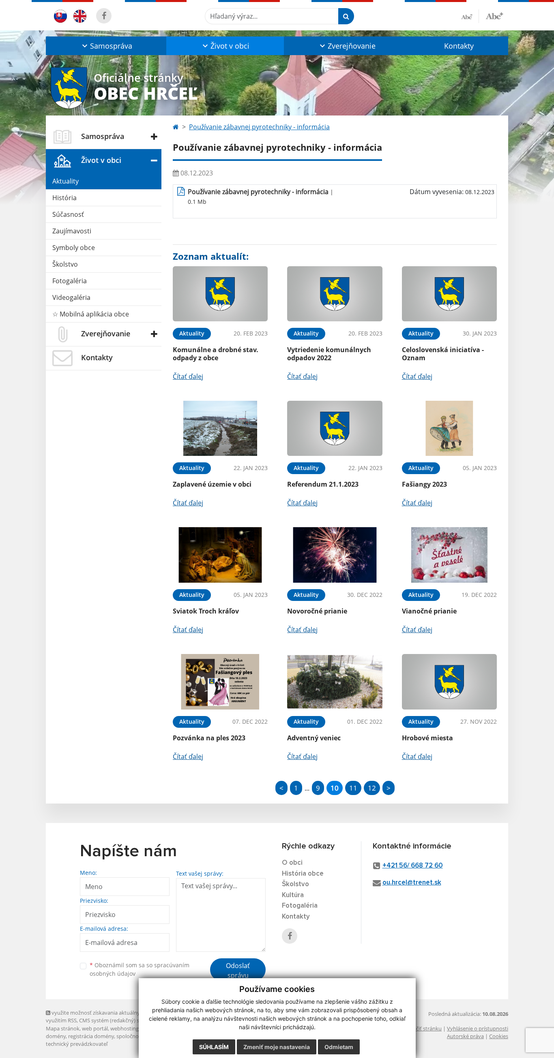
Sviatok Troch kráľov (206, 611)
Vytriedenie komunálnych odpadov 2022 (329, 353)
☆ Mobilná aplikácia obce (90, 314)
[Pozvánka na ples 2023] (220, 682)
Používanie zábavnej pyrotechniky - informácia (259, 126)
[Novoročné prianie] (334, 555)
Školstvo (65, 264)
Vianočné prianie (429, 611)
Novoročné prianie (317, 611)
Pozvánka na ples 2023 (209, 737)
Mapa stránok (62, 1028)
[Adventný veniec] (334, 682)
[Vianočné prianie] (449, 555)
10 (335, 788)
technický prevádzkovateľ (76, 1043)
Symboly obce (73, 247)
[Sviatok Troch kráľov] (220, 555)
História (64, 197)
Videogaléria (71, 297)
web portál (95, 1028)
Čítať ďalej (188, 376)
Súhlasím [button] (214, 1046)
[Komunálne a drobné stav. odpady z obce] (220, 294)
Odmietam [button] (338, 1046)
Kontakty (459, 46)
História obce (303, 873)
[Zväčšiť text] (494, 15)
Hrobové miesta (427, 737)
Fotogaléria (69, 280)
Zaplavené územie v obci (212, 484)
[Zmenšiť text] (470, 16)
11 (353, 788)
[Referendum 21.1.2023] (334, 428)
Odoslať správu (238, 970)
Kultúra (293, 895)
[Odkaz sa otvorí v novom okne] (104, 16)
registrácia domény (91, 1036)
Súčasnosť (68, 214)
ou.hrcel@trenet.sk (411, 882)
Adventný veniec (314, 737)
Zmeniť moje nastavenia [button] (276, 1046)
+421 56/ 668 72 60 (412, 865)
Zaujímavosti (71, 231)
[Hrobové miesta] (449, 682)
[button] (106, 45)
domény (56, 1036)
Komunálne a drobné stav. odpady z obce (215, 353)
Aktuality (65, 181)
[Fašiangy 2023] (449, 428)
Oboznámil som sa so (139, 969)
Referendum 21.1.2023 (323, 484)
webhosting (124, 1028)
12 (372, 788)
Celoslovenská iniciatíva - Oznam (443, 353)
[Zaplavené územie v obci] (220, 428)
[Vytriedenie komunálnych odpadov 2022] (334, 294)
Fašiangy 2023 (424, 484)
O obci (292, 862)
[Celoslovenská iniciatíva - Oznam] (449, 294)
